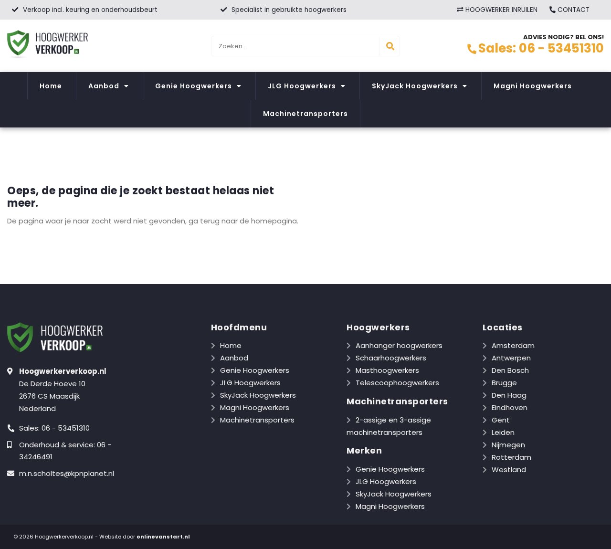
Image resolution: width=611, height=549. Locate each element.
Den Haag (509, 395)
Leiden (503, 432)
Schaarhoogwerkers (391, 358)
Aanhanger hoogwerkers (399, 345)
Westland (509, 470)
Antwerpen (511, 358)
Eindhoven (509, 407)
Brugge (504, 383)
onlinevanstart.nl (163, 536)
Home (51, 86)
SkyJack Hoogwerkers (415, 86)
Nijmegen (508, 445)
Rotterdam (511, 457)
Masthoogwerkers (387, 370)
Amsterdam (513, 345)
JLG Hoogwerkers (302, 86)
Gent (501, 420)
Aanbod (103, 86)
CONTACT (573, 9)
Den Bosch (510, 370)
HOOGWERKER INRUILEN (500, 9)
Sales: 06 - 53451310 (541, 48)
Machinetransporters (305, 113)
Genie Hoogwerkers (193, 86)
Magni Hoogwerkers (533, 86)
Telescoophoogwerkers (397, 383)
